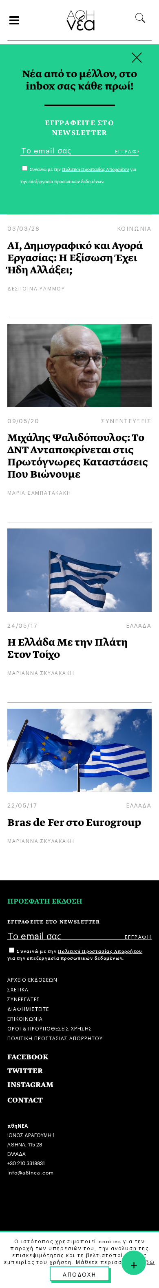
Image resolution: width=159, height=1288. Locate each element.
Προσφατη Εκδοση (44, 901)
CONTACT (25, 1100)
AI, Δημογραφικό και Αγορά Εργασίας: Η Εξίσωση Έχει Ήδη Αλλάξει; (75, 257)
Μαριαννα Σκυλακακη (40, 672)
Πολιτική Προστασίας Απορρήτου (100, 951)
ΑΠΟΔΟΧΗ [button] (79, 1273)
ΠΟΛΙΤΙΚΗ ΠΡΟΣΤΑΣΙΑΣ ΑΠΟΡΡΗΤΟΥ (55, 1037)
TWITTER (25, 1071)
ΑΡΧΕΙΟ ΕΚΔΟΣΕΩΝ (32, 979)
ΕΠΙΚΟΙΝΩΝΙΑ (25, 1018)
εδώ (148, 1261)
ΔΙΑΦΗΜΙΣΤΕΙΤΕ (28, 1008)
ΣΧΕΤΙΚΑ (18, 989)
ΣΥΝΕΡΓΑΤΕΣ (23, 998)
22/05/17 (22, 804)
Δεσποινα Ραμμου (36, 288)
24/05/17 (22, 624)
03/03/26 (23, 227)
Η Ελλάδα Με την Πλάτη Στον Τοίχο (67, 648)
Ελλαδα (139, 624)
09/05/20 (23, 420)
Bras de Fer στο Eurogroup (74, 822)
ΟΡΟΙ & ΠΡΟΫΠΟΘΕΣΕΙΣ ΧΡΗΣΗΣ (49, 1028)
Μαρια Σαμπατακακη (39, 492)
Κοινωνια (134, 227)
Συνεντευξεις (126, 420)
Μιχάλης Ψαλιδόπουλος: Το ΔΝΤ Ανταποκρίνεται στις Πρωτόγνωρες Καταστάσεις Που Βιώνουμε (77, 455)
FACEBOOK (28, 1057)
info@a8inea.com (30, 1172)
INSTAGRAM (30, 1085)
